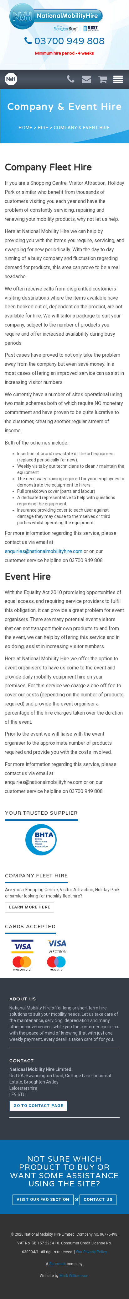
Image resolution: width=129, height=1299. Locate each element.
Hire (43, 127)
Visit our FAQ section (43, 1199)
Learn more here (29, 907)
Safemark (57, 1264)
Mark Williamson (73, 1276)
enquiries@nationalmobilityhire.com (43, 551)
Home (25, 127)
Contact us (98, 1199)
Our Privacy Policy (91, 1252)
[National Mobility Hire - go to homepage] (56, 15)
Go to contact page (38, 1105)
